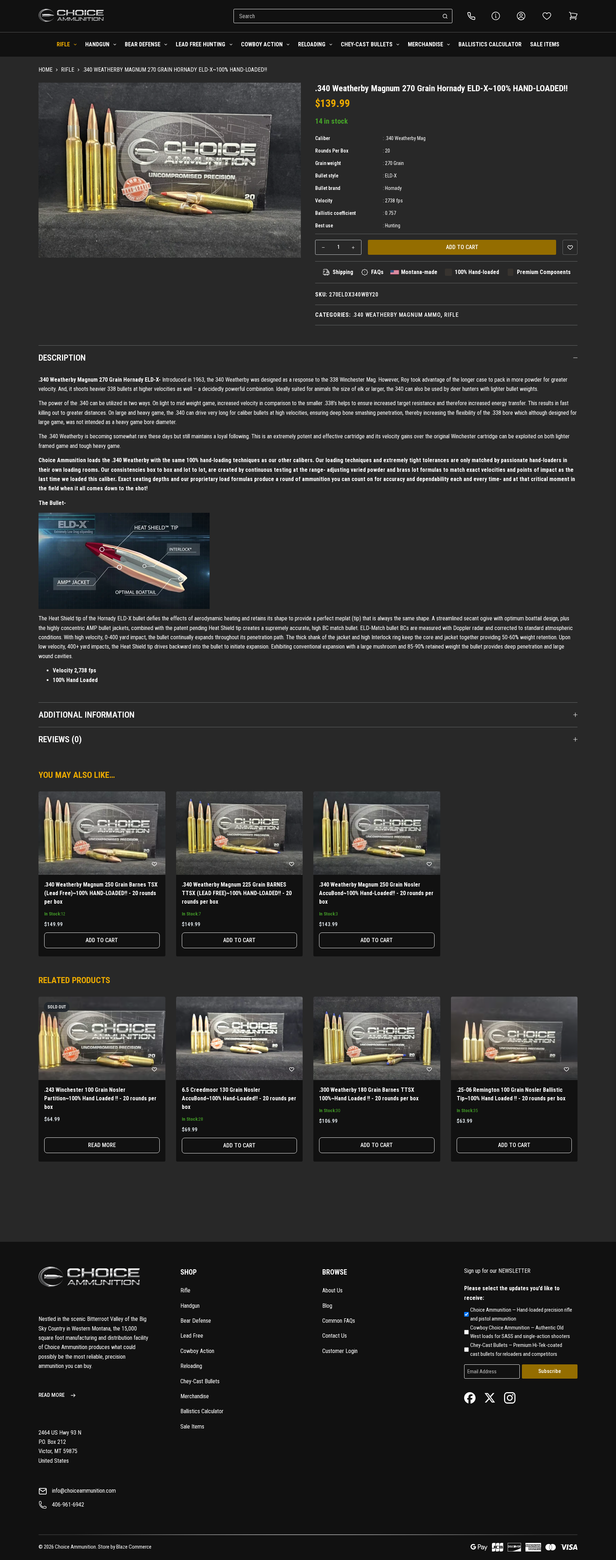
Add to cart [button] (102, 940)
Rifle (63, 44)
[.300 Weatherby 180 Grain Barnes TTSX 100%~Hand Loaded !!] (376, 1038)
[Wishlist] (547, 16)
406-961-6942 (68, 1504)
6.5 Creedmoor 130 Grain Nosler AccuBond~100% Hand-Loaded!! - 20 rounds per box (239, 1098)
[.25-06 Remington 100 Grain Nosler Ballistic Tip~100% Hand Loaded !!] (514, 1038)
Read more (102, 1145)
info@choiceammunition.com (84, 1490)
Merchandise (425, 44)
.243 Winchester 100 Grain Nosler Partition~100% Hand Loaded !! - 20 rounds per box (100, 1098)
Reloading (311, 44)
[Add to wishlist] (570, 247)
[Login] (521, 16)
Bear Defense (142, 44)
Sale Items (544, 44)
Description (62, 358)
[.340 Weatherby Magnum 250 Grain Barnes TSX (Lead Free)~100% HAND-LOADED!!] (101, 833)
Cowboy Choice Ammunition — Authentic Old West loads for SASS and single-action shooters (520, 1332)
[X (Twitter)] (490, 1397)
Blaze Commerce (134, 1547)
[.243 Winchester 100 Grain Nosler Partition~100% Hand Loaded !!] (101, 1038)
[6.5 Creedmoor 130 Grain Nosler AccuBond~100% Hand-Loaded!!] (239, 1038)
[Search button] (445, 16)
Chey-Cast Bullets (366, 44)
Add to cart (462, 247)
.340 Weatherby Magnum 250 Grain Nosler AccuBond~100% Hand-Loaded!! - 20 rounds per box (376, 893)
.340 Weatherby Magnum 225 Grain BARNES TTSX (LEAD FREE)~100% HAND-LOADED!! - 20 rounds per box (237, 893)
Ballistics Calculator (490, 44)
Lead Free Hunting (200, 44)
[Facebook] (470, 1397)
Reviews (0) (60, 739)
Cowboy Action (262, 44)
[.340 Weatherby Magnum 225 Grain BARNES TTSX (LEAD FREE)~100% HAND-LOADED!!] (239, 833)
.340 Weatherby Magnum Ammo (397, 314)
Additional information (86, 715)
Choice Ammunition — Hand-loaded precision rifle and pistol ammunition (521, 1314)
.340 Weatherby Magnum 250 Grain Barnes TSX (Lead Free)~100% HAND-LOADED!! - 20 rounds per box (101, 893)
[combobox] (336, 16)
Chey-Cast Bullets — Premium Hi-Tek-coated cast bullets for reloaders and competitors (516, 1349)
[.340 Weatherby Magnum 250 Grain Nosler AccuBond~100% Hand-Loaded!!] (376, 833)
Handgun (97, 44)
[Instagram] (509, 1397)
